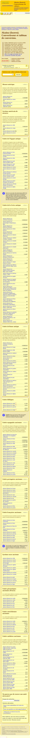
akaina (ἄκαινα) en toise (9, 535)
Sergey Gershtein (14, 731)
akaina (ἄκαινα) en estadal (9, 453)
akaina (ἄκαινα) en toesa (9, 490)
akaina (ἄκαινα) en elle (8, 601)
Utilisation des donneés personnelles (9, 733)
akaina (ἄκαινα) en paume (9, 406)
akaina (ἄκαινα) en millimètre (7, 106)
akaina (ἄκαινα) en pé (8, 498)
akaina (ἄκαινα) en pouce (9, 132)
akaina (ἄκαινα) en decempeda (7, 358)
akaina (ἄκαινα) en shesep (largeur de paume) (9, 184)
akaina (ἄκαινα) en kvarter (9, 673)
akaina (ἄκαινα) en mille (9, 125)
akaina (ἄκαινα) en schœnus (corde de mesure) (8, 344)
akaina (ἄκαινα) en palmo (9, 466)
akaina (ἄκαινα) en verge (9, 128)
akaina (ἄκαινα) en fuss (9, 603)
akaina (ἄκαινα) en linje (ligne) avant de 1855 (9, 685)
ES (4, 13)
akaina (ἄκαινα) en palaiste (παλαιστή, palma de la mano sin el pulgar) (9, 313)
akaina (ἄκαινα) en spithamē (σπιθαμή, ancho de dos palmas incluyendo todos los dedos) (9, 288)
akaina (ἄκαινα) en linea (9, 472)
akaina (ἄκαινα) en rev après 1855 (8, 660)
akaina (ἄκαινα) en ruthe (9, 600)
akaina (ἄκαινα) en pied (9, 131)
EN (1, 13)
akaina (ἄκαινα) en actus (9, 356)
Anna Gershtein (21, 731)
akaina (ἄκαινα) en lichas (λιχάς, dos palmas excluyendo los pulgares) (9, 300)
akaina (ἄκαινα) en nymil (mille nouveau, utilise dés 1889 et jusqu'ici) (9, 648)
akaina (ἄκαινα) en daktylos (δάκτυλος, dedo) (9, 321)
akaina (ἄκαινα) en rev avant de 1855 (8, 657)
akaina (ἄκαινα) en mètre (9, 99)
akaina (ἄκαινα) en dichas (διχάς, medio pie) (9, 306)
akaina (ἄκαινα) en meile (9, 598)
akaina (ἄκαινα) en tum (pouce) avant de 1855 (8, 679)
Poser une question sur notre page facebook (14, 709)
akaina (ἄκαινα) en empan (9, 579)
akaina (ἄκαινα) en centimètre (7, 103)
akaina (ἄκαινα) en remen (9, 167)
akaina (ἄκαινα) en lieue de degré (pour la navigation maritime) (10, 436)
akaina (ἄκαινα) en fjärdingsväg (7, 654)
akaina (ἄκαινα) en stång (9, 663)
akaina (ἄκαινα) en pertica (9, 360)
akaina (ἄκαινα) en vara (9, 458)
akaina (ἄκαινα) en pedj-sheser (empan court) (9, 175)
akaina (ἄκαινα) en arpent (9, 532)
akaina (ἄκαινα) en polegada (7, 503)
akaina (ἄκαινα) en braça (9, 488)
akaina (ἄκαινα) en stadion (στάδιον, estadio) (9, 238)
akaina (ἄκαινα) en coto (9, 468)
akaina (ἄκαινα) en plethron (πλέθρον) (7, 250)
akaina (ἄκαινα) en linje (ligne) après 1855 (9, 688)
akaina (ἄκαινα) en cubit (9, 403)
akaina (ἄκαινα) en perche (9, 533)
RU (9, 13)
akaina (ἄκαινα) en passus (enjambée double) (9, 363)
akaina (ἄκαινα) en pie (8, 464)
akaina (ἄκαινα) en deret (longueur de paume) (9, 181)
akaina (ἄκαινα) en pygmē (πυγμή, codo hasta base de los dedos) (9, 280)
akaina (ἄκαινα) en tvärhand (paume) (7, 676)
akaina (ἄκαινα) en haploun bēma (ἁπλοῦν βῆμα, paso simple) (9, 270)
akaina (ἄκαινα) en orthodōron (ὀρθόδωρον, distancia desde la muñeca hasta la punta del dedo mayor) (9, 294)
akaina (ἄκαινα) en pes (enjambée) (8, 378)
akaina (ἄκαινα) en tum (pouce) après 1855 (8, 682)
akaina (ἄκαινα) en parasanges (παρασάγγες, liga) (9, 223)
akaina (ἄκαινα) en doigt (9, 409)
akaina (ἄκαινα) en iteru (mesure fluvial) (9, 153)
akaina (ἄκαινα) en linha (9, 506)
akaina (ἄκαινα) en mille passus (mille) (9, 350)
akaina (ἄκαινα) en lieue (9, 441)
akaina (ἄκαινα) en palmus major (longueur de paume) (9, 382)
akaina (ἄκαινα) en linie (9, 607)
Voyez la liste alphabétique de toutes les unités (13, 706)
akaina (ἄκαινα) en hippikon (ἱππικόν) (7, 232)
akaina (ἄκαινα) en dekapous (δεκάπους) (8, 256)
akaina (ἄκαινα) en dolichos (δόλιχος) (7, 226)
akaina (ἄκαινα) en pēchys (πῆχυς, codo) (9, 274)
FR (11, 13)
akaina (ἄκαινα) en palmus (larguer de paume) (9, 385)
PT (6, 13)
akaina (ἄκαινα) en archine (9, 572)
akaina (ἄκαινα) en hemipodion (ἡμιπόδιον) (9, 303)
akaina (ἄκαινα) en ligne (9, 540)
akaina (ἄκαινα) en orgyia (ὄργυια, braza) (9, 262)
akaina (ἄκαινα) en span (9, 405)
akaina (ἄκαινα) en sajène (9, 567)
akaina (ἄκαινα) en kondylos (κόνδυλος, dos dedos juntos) (9, 317)
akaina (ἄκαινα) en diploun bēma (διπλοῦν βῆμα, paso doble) (10, 266)
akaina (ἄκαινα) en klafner (9, 624)
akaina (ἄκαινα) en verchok (10, 580)
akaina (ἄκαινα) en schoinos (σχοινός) (7, 219)
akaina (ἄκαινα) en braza (9, 454)
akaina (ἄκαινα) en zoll (8, 605)
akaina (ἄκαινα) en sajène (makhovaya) (9, 570)
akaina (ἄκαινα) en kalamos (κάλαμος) (7, 259)
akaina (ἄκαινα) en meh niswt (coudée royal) (9, 161)
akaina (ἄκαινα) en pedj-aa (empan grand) (9, 172)
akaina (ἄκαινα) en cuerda (9, 451)
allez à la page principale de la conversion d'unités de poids (13, 54)
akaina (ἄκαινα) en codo (9, 463)
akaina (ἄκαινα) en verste (9, 560)
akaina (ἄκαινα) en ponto (9, 507)
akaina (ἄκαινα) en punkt (9, 631)
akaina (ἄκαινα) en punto (9, 474)
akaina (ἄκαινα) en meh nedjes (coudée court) (9, 164)
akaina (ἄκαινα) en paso (9, 456)
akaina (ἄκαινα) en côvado (9, 496)
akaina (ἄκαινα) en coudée (9, 574)
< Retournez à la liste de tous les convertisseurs (11, 712)
